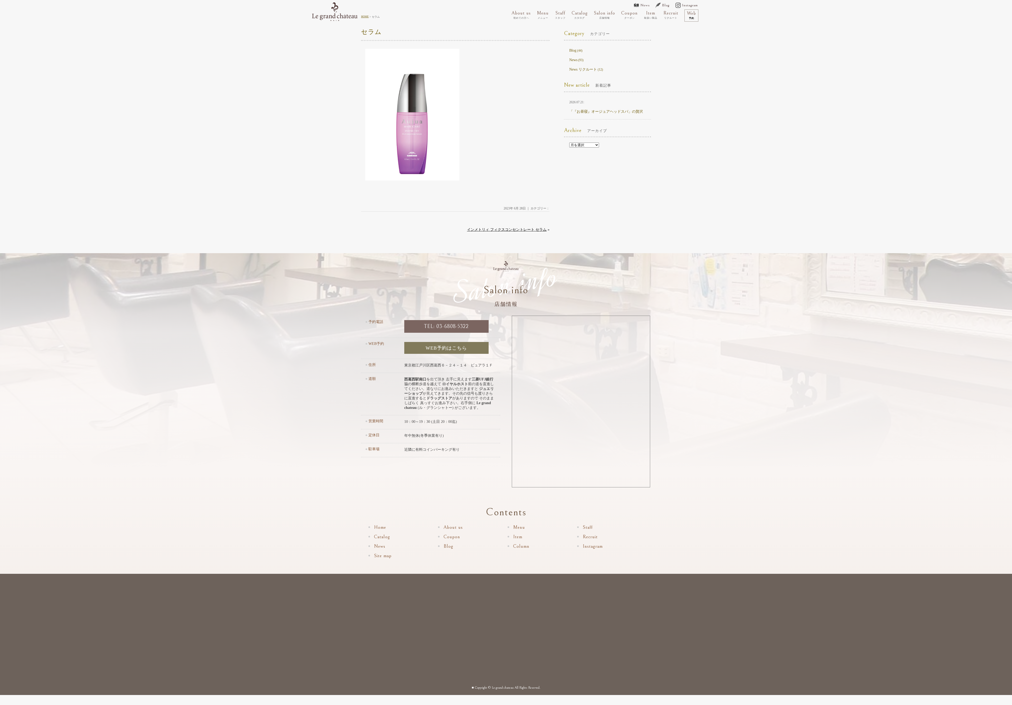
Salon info (604, 14)
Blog (665, 5)
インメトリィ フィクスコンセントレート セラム (507, 230)
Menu (543, 14)
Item (650, 14)
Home (380, 527)
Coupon (629, 14)
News (645, 5)
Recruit (670, 14)
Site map (383, 556)
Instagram (690, 5)
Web (691, 15)
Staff (560, 14)
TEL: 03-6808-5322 (446, 327)
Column (521, 546)
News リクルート (583, 69)
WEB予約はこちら (446, 348)
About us (521, 14)
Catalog (580, 14)
